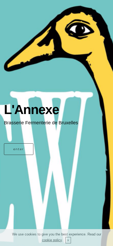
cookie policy (52, 240)
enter (18, 149)
